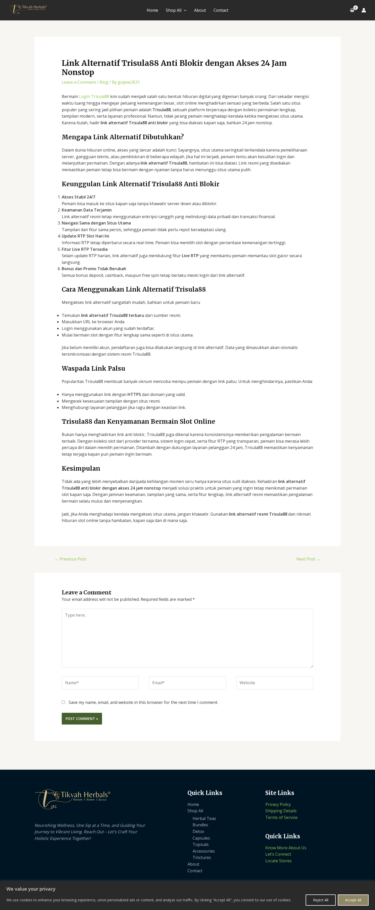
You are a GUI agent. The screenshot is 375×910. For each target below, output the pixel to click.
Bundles (200, 825)
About (200, 10)
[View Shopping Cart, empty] (352, 10)
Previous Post (70, 559)
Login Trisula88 (94, 96)
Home (152, 10)
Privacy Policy (278, 804)
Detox (198, 831)
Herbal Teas (204, 818)
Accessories (204, 851)
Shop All (173, 10)
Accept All (353, 899)
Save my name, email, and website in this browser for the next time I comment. (143, 702)
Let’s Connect (278, 854)
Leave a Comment (79, 82)
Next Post (308, 559)
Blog (103, 82)
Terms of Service (281, 817)
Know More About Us (285, 848)
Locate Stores (278, 861)
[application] (183, 10)
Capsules (201, 838)
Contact (221, 10)
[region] (187, 895)
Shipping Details (281, 811)
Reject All (320, 899)
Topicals (201, 844)
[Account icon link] (363, 10)
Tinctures (202, 857)
